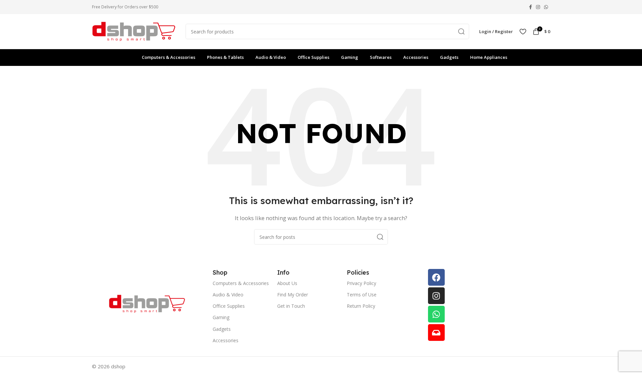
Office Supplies (229, 306)
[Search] (461, 31)
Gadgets (222, 329)
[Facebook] (436, 277)
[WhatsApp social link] (546, 7)
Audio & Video (228, 294)
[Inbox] (436, 332)
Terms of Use (362, 294)
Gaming (221, 317)
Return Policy (361, 306)
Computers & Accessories (241, 283)
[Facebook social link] (530, 7)
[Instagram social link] (538, 7)
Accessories (225, 340)
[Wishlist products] (522, 31)
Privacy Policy (361, 283)
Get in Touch (291, 306)
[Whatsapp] (436, 314)
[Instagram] (436, 295)
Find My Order (292, 294)
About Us (287, 283)
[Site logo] (134, 30)
